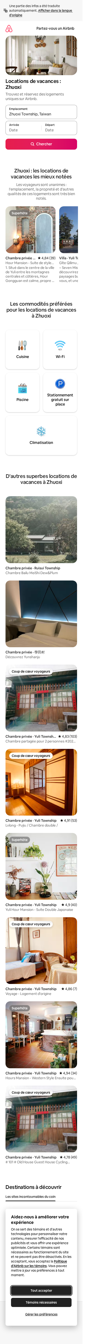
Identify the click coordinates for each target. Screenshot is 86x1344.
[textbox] (23, 130)
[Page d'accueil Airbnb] (9, 28)
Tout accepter (41, 1290)
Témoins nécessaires (41, 1302)
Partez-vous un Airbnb (55, 28)
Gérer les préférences (41, 1314)
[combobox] (41, 114)
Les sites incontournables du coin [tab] (30, 1197)
